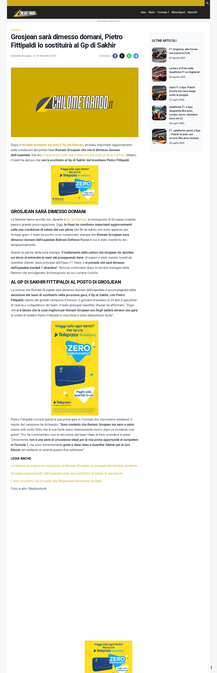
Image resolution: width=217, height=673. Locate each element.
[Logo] (25, 12)
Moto (152, 12)
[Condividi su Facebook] (115, 55)
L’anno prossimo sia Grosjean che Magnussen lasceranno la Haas (56, 481)
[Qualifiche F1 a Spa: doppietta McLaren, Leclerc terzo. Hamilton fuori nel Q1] (159, 115)
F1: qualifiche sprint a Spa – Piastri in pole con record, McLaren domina (184, 134)
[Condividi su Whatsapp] (129, 55)
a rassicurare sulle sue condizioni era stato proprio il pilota (84, 155)
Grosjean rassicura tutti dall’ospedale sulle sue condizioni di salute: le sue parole (66, 473)
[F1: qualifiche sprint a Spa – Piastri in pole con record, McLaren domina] (159, 137)
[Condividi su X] (122, 55)
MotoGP (192, 12)
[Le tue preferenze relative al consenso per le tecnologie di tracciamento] (211, 667)
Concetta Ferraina (21, 55)
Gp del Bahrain (76, 219)
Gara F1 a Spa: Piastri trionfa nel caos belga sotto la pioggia (182, 91)
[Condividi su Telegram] (136, 55)
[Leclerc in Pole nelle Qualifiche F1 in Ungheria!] (159, 74)
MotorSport (178, 12)
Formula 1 (163, 12)
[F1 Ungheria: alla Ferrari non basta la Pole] (159, 55)
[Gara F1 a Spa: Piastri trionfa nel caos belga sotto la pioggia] (159, 93)
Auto (143, 12)
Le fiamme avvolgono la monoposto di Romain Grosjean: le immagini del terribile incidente (74, 466)
